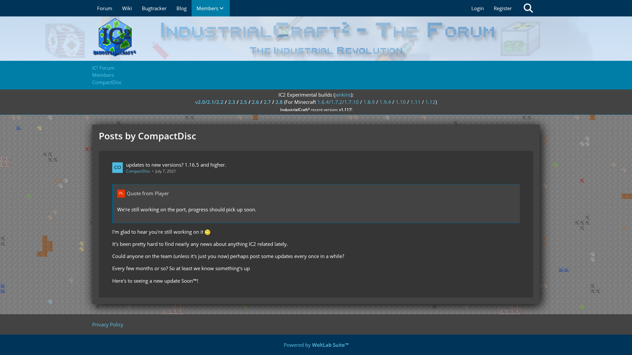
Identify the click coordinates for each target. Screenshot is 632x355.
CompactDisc (138, 171)
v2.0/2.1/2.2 (209, 102)
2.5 (243, 102)
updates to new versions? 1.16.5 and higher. (176, 164)
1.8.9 (369, 102)
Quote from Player (148, 193)
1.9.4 (385, 102)
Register (503, 8)
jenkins (343, 94)
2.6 (255, 102)
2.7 (267, 102)
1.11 (415, 102)
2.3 (231, 102)
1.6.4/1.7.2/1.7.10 (338, 102)
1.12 (430, 102)
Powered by (316, 345)
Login (477, 8)
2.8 (279, 102)
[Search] (528, 8)
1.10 (401, 102)
